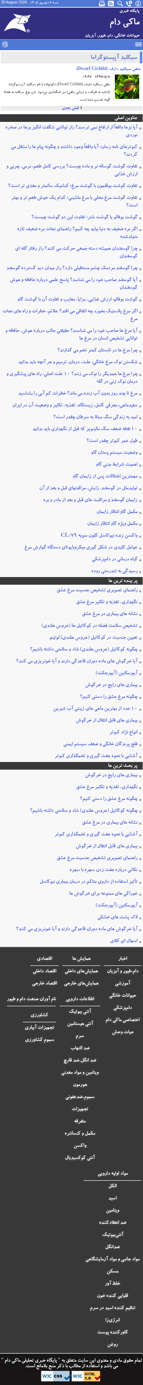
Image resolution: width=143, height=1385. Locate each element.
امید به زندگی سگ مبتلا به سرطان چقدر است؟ (95, 417)
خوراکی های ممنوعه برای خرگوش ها (103, 894)
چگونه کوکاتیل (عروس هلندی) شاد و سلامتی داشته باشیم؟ (83, 650)
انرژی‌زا (112, 1320)
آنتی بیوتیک (80, 1012)
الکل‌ (112, 1186)
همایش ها (81, 959)
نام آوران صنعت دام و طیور (31, 999)
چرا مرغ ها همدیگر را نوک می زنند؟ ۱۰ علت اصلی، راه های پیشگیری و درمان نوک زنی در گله (71, 378)
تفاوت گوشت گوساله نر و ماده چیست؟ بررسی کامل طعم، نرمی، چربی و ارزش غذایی (71, 170)
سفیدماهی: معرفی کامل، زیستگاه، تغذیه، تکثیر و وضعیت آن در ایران (74, 406)
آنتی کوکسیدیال (80, 1158)
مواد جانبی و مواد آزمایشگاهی (112, 1259)
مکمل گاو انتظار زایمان (116, 512)
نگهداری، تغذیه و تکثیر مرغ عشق (106, 602)
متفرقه (80, 1122)
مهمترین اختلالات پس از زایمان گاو (105, 477)
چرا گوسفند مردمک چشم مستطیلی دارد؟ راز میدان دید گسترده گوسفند (71, 268)
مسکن (112, 1272)
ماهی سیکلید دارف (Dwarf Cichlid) (108, 69)
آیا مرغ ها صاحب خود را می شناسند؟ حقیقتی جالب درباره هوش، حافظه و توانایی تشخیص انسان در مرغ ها (71, 335)
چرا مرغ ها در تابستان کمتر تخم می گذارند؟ (97, 350)
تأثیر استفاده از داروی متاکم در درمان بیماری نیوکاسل (88, 882)
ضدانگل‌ (112, 1247)
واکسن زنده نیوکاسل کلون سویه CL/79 (99, 536)
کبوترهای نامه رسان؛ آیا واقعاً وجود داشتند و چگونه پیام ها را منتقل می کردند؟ (74, 151)
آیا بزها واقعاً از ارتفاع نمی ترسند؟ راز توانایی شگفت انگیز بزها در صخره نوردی (71, 131)
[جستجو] (120, 3)
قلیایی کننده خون (112, 1296)
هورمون (80, 1085)
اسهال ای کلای (123, 941)
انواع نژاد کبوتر (123, 733)
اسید (112, 1198)
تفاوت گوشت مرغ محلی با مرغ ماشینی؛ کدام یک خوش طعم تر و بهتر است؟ (74, 202)
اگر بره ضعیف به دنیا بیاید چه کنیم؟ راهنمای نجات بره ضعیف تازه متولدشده (77, 233)
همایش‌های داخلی (81, 971)
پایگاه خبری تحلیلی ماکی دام (30, 1361)
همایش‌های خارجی (81, 984)
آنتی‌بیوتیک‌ (112, 1235)
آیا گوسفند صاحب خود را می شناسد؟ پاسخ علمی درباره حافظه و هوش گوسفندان (73, 284)
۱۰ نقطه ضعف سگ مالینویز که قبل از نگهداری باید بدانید (84, 429)
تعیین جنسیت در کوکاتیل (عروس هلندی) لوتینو (93, 638)
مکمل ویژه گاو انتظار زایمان (112, 524)
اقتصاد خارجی (44, 984)
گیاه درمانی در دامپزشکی (114, 559)
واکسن (80, 1146)
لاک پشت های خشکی (117, 917)
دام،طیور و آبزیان (122, 971)
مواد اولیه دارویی (113, 1174)
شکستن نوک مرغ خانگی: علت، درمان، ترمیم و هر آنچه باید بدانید (77, 362)
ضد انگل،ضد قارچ (80, 1061)
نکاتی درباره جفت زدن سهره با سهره (103, 870)
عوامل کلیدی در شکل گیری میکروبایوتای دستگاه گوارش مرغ (80, 548)
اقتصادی (44, 959)
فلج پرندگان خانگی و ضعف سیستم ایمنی (100, 744)
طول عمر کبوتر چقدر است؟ (111, 441)
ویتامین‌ (112, 1211)
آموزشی (122, 984)
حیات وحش (123, 1032)
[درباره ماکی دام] (138, 3)
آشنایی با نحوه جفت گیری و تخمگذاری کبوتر (95, 756)
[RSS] (111, 3)
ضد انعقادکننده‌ (112, 1223)
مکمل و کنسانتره (80, 1134)
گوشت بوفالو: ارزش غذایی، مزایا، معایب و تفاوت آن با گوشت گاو (77, 300)
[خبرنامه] (102, 3)
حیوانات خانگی (122, 996)
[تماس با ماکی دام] (129, 3)
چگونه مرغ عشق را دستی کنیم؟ (108, 697)
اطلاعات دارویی (80, 999)
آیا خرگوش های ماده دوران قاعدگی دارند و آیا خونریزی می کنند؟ (76, 661)
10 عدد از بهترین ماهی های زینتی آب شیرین (95, 709)
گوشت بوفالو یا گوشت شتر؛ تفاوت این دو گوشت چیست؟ (84, 217)
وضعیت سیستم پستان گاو (114, 453)
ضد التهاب (80, 1048)
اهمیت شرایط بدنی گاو (116, 465)
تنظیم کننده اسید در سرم (112, 1308)
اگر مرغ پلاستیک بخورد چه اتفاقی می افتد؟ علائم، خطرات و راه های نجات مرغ (69, 315)
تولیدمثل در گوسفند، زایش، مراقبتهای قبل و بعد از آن (88, 488)
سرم (80, 1036)
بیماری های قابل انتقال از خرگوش (106, 721)
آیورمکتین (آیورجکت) (116, 673)
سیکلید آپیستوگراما (114, 58)
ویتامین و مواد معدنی (80, 1073)
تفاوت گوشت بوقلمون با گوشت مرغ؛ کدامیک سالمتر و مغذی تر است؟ (72, 186)
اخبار (122, 959)
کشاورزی (39, 1015)
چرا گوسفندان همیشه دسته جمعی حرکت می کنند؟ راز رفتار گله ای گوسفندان (76, 252)
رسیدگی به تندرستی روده (114, 571)
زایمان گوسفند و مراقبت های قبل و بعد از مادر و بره (90, 500)
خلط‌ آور (112, 1284)
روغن (112, 1345)
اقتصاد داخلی (44, 971)
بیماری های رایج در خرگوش (111, 685)
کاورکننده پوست (112, 1333)
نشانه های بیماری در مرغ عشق (109, 614)
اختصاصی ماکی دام (123, 1020)
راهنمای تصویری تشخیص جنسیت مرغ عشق (97, 590)
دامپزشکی (122, 1008)
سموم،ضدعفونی (79, 1097)
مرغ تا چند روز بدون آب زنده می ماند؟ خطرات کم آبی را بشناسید (77, 394)
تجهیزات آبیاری (39, 1028)
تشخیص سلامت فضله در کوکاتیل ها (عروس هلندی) (89, 626)
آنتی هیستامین (80, 1024)
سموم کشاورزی (39, 1040)
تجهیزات (80, 1109)
